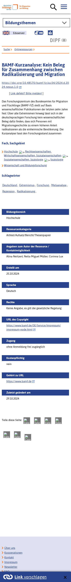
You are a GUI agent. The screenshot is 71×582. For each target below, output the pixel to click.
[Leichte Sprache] (50, 32)
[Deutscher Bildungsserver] (16, 7)
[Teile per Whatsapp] (58, 420)
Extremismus (26, 185)
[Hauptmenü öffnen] (64, 7)
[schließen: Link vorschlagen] (65, 577)
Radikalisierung (26, 191)
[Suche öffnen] (53, 7)
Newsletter (10, 566)
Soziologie (56, 159)
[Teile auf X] (48, 420)
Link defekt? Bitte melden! (26, 93)
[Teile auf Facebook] (37, 420)
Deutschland (9, 185)
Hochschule (11, 151)
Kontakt (9, 557)
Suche (7, 49)
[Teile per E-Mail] (17, 434)
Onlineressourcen (23, 49)
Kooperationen (13, 552)
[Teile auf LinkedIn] (6, 434)
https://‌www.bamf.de (18, 381)
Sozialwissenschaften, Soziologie (23, 159)
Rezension (8, 191)
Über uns (9, 547)
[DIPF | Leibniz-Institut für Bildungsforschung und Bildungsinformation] (58, 40)
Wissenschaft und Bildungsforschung (25, 165)
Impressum (10, 562)
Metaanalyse (58, 185)
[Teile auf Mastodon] (26, 420)
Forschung (43, 185)
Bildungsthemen (20, 22)
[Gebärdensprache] (39, 32)
